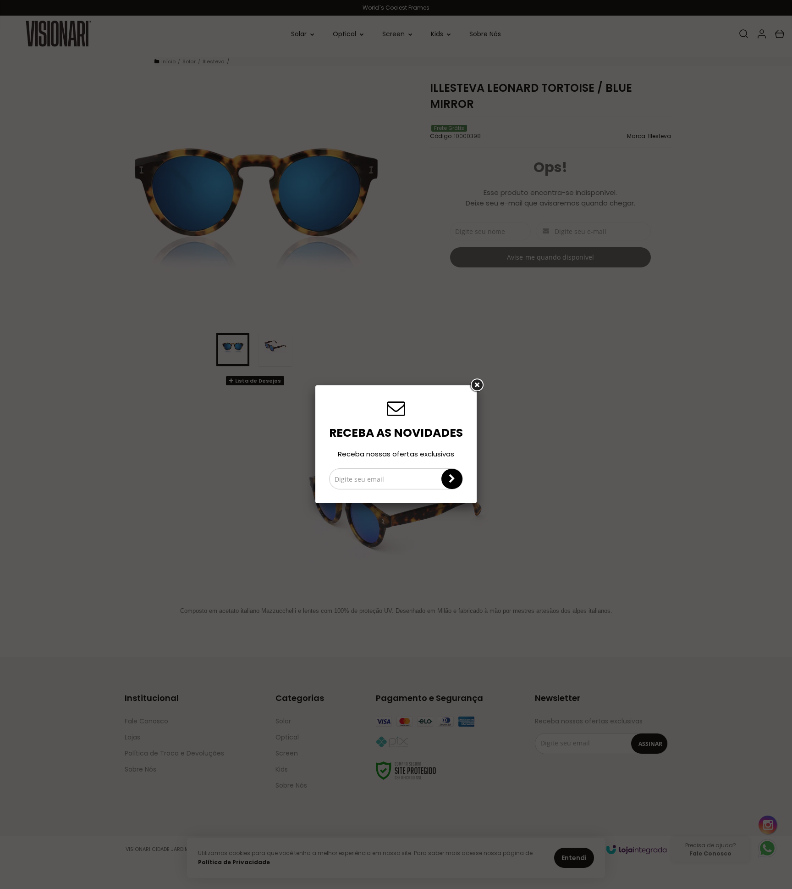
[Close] (476, 385)
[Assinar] (451, 479)
